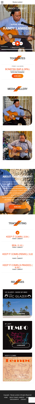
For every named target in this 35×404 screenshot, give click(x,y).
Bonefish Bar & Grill (17, 69)
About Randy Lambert (17, 397)
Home (6, 397)
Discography (14, 399)
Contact (23, 399)
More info (17, 76)
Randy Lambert (17, 8)
